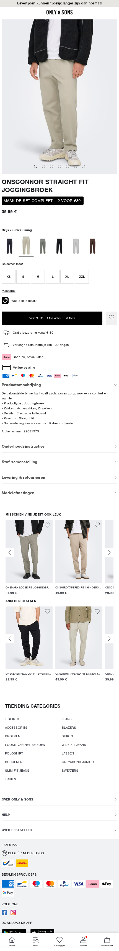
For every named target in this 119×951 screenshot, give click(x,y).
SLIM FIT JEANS (17, 770)
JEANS (67, 719)
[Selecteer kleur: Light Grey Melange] (76, 246)
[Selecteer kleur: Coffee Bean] (92, 246)
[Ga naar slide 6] (75, 166)
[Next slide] (109, 552)
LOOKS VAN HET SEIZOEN (25, 745)
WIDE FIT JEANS (74, 745)
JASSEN (68, 753)
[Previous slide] (10, 552)
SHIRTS (67, 736)
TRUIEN (10, 779)
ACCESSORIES (16, 727)
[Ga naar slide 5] (67, 166)
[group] (29, 558)
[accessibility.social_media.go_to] (4, 914)
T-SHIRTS (12, 719)
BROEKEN (12, 736)
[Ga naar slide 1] (35, 166)
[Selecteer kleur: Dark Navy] (9, 246)
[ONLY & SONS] (59, 13)
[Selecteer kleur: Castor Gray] (43, 246)
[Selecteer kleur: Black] (59, 246)
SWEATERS (70, 770)
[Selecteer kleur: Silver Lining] (26, 246)
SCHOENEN (13, 762)
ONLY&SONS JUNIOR (78, 762)
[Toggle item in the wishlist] (111, 318)
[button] (59, 3)
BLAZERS (69, 727)
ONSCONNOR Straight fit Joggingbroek (45, 186)
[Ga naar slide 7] (83, 166)
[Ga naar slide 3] (51, 166)
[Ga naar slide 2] (43, 166)
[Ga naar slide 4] (59, 166)
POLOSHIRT (14, 753)
